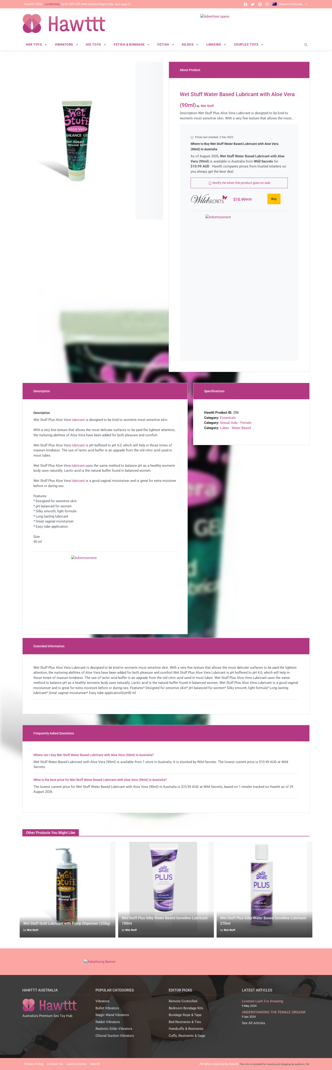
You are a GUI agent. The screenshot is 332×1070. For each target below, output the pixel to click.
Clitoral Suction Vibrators (115, 1036)
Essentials (228, 418)
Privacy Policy (34, 1064)
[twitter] (252, 4)
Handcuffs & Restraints (186, 1029)
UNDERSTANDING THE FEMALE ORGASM (273, 1012)
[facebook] (245, 4)
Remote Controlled (183, 1001)
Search (95, 1064)
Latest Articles (76, 1064)
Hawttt (234, 1064)
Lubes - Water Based (235, 428)
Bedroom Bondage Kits (186, 1008)
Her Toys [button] (34, 44)
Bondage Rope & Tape (185, 1015)
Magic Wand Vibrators (112, 1015)
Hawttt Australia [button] (290, 4)
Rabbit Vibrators (108, 1022)
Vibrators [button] (64, 44)
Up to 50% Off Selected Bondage (77, 4)
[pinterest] (260, 4)
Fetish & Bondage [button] (130, 44)
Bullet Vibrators (107, 1008)
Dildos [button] (188, 44)
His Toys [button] (94, 44)
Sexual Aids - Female (235, 423)
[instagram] (267, 4)
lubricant (78, 420)
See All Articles (253, 1023)
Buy (274, 199)
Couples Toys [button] (246, 44)
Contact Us (55, 1064)
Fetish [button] (163, 44)
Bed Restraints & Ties (185, 1022)
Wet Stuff (32, 930)
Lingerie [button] (214, 44)
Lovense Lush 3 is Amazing (262, 1001)
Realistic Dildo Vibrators (114, 1029)
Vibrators (103, 1001)
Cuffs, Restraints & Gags (187, 1036)
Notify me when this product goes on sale (241, 183)
